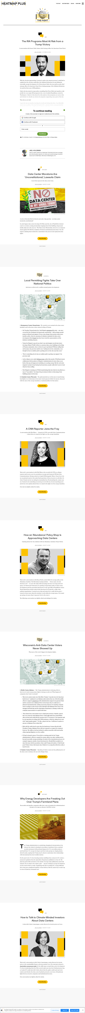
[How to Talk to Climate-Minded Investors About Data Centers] (42, 944)
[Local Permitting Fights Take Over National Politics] (42, 307)
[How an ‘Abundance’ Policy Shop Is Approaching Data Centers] (42, 561)
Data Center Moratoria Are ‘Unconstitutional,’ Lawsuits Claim (42, 176)
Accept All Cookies (75, 1010)
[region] (42, 1010)
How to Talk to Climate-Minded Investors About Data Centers (42, 919)
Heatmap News (65, 3)
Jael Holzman (37, 52)
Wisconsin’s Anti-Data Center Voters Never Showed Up (42, 647)
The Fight (58, 3)
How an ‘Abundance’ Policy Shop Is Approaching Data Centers (42, 536)
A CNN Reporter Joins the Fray (42, 428)
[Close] (82, 1010)
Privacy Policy (54, 137)
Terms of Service (38, 137)
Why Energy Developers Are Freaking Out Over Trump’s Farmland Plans (42, 800)
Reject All (65, 1010)
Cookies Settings (55, 1010)
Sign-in (72, 3)
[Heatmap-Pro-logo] (13, 3)
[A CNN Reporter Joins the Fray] (42, 454)
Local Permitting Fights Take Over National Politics (42, 282)
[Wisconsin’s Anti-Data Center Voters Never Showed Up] (42, 671)
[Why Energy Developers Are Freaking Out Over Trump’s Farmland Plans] (42, 827)
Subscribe (78, 3)
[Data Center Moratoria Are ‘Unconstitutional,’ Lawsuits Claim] (42, 200)
